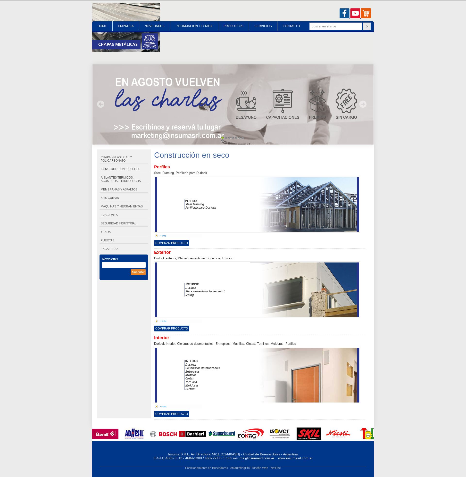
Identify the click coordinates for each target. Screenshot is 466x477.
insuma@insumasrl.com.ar (253, 458)
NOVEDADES (155, 26)
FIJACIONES (109, 215)
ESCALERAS (109, 249)
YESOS (106, 232)
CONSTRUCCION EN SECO (120, 169)
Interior (161, 337)
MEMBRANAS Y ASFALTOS (119, 189)
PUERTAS (107, 240)
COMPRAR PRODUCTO (171, 243)
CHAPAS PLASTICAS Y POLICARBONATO (116, 159)
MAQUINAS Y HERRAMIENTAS (122, 206)
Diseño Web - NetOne (266, 468)
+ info (163, 235)
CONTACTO (291, 26)
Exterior (162, 252)
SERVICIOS (263, 26)
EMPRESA (126, 26)
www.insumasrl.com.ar (295, 458)
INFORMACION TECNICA (194, 26)
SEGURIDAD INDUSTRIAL (118, 223)
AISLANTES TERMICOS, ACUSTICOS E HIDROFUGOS (121, 179)
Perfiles (162, 166)
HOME (102, 26)
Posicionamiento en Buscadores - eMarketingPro (217, 468)
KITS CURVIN (110, 198)
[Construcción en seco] (126, 50)
